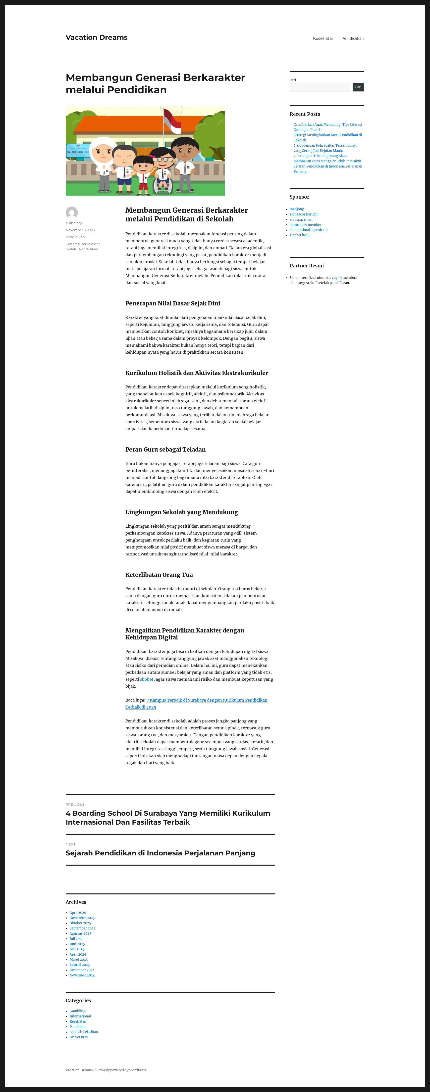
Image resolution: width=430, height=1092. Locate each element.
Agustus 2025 (80, 933)
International (80, 1016)
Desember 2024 (82, 970)
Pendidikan (352, 38)
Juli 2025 (77, 939)
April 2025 (78, 954)
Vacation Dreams (97, 37)
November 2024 (82, 975)
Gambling (77, 1011)
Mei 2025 (77, 949)
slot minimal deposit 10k (309, 230)
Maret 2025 (79, 960)
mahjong (297, 209)
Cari (293, 80)
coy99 (337, 278)
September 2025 (83, 928)
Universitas (79, 1037)
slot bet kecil (300, 235)
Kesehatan (323, 38)
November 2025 (82, 918)
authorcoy (74, 223)
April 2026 (78, 913)
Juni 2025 (77, 944)
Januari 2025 (80, 965)
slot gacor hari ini (304, 214)
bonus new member (305, 225)
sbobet (147, 679)
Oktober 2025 (80, 923)
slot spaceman (301, 219)
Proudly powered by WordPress (122, 1070)
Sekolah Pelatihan (84, 1032)
